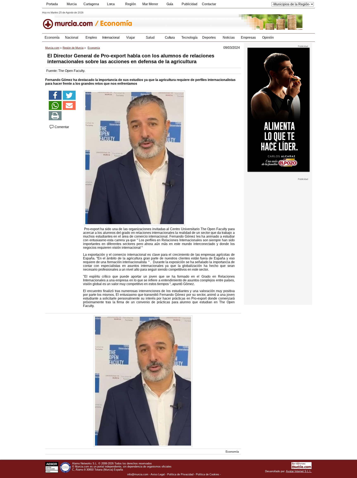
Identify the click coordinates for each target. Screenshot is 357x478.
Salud (150, 37)
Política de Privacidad (180, 474)
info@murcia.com (137, 474)
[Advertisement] (278, 242)
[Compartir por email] (69, 105)
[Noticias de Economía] (143, 20)
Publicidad (189, 4)
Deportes (209, 37)
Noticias (229, 37)
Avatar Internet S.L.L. (299, 471)
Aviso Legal (158, 474)
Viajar (130, 37)
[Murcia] (70, 20)
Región (130, 4)
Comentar (61, 127)
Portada (52, 4)
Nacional (71, 37)
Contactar (209, 4)
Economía (52, 37)
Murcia (72, 4)
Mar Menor (150, 4)
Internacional (110, 37)
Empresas (248, 37)
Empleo (91, 37)
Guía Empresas (169, 5)
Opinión (268, 37)
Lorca (111, 4)
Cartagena (91, 4)
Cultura (170, 37)
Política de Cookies (207, 474)
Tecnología (189, 37)
